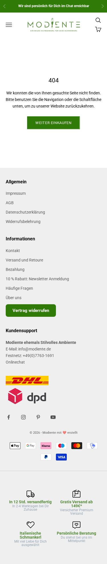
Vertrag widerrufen (31, 310)
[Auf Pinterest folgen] (38, 417)
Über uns (13, 297)
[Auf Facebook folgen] (8, 417)
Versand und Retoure (24, 260)
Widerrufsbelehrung (23, 221)
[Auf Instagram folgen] (23, 417)
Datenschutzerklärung (25, 212)
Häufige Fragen (19, 288)
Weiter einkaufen (53, 123)
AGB (10, 202)
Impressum (16, 193)
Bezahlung (15, 269)
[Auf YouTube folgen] (53, 417)
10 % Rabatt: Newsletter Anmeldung (37, 279)
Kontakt (13, 250)
